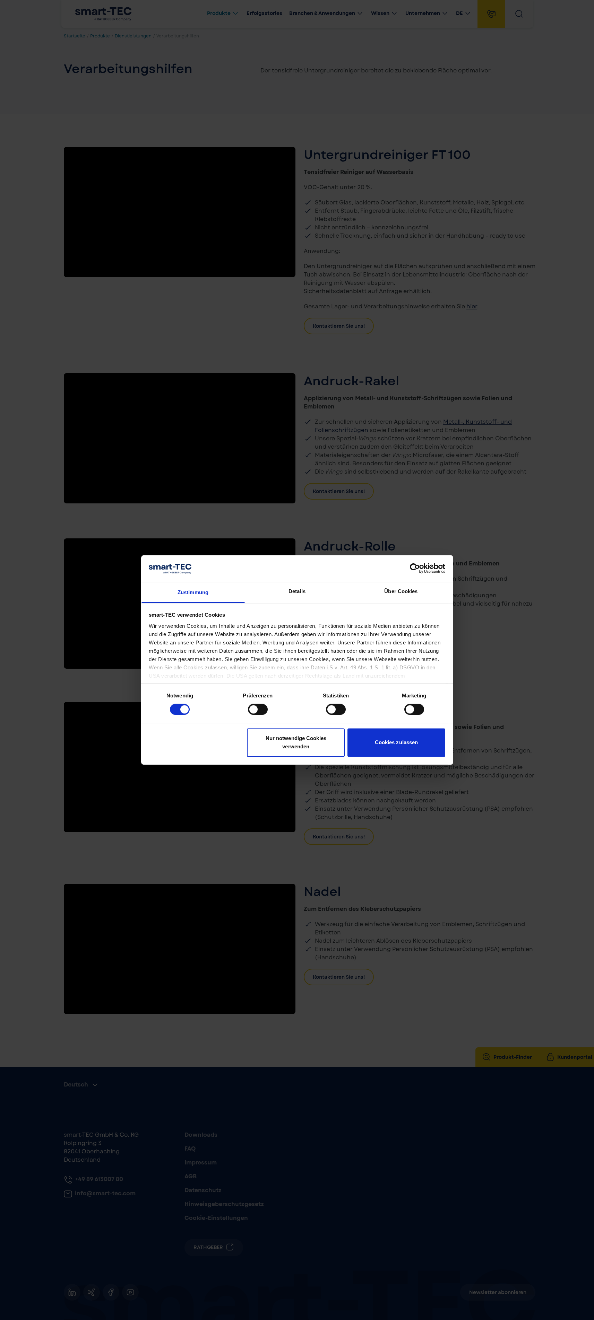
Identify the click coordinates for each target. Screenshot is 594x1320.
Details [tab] (297, 591)
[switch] (258, 709)
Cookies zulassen (396, 742)
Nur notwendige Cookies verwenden (296, 742)
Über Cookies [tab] (400, 591)
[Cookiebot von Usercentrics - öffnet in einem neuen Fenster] (415, 568)
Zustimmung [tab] (193, 592)
